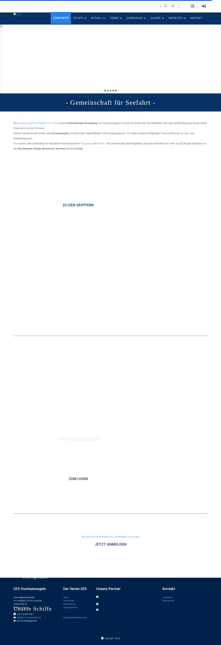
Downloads (134, 18)
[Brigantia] (174, 6)
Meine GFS (175, 18)
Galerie (155, 18)
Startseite (61, 18)
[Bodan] (166, 6)
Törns (114, 18)
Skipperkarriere (70, 607)
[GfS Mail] (185, 6)
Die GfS (78, 18)
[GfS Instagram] (192, 6)
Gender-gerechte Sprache (75, 617)
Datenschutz (168, 600)
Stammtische (69, 604)
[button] (105, 90)
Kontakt (196, 18)
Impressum (167, 597)
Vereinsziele (69, 600)
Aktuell (96, 18)
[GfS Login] (203, 6)
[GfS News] (155, 6)
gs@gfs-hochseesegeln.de (29, 617)
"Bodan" (101, 143)
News (66, 597)
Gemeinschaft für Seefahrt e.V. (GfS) (38, 123)
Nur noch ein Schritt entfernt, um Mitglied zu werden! (110, 540)
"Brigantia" (86, 143)
